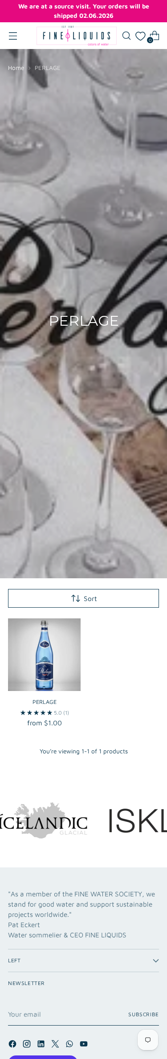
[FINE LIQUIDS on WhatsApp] (70, 1045)
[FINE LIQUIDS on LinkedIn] (42, 1045)
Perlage (45, 702)
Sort (90, 598)
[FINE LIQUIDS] (77, 35)
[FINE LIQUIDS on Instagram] (27, 1045)
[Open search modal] (126, 36)
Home (16, 67)
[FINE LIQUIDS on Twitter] (56, 1045)
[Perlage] (44, 654)
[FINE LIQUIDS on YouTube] (84, 1045)
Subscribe (143, 1014)
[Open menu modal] (13, 36)
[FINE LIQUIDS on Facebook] (13, 1045)
